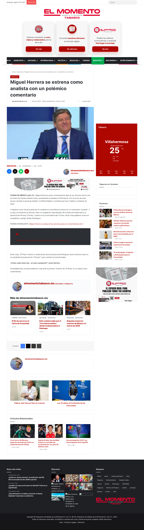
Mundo (107, 484)
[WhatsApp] (21, 171)
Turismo (86, 60)
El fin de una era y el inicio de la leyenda (20, 322)
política (124, 488)
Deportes (97, 60)
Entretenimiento (127, 60)
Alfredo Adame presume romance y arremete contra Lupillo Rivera (123, 223)
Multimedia (111, 60)
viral (114, 491)
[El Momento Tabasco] (72, 14)
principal (132, 488)
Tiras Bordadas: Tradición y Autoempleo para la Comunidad (123, 254)
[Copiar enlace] (26, 171)
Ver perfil (75, 173)
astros (106, 476)
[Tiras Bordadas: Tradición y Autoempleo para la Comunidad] (105, 255)
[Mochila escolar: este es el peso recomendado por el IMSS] (105, 234)
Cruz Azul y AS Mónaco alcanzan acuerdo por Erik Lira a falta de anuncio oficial (22, 442)
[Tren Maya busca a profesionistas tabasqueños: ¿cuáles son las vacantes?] (58, 496)
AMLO (99, 476)
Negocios (74, 60)
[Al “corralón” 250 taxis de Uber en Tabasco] (72, 486)
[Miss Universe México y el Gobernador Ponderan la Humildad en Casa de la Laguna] (72, 500)
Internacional (46, 60)
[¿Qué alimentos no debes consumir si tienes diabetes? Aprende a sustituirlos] (86, 478)
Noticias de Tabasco (112, 488)
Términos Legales (70, 522)
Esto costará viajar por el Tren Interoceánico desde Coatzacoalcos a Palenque (50, 324)
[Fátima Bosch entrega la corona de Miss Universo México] (105, 213)
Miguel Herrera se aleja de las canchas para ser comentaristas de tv (56, 224)
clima (128, 476)
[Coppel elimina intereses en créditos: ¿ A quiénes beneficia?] (58, 487)
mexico (99, 484)
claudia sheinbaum (117, 476)
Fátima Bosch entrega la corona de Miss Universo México (123, 212)
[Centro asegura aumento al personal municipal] (105, 245)
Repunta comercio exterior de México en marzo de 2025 (76, 323)
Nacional (32, 60)
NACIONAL (125, 484)
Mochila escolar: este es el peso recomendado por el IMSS (124, 234)
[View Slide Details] (116, 284)
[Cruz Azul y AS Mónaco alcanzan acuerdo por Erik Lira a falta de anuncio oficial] (22, 431)
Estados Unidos (124, 480)
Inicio (8, 60)
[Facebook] (9, 171)
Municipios (18, 60)
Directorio (81, 522)
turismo (107, 491)
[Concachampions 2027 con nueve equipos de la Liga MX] (78, 431)
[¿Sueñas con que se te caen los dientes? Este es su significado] (72, 478)
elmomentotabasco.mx (19, 101)
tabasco (99, 491)
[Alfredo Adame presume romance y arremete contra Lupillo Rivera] (105, 224)
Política (61, 60)
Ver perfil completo (64, 284)
